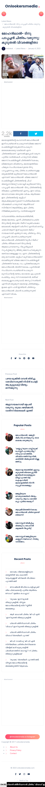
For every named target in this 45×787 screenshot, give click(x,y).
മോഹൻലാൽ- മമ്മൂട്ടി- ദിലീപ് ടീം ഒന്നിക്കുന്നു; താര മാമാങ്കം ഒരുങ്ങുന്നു (27, 438)
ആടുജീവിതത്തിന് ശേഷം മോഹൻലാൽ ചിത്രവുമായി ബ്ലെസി (27, 512)
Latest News (21, 49)
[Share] (20, 133)
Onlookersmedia (22, 6)
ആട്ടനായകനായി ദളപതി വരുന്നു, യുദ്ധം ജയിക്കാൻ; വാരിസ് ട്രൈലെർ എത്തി (19, 407)
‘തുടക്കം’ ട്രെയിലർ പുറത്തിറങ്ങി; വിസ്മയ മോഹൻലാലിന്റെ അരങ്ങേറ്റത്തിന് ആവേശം (22, 663)
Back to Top (24, 780)
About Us (14, 747)
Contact (13, 753)
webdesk (9, 49)
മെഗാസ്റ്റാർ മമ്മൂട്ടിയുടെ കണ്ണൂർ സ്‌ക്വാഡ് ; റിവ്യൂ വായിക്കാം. (26, 539)
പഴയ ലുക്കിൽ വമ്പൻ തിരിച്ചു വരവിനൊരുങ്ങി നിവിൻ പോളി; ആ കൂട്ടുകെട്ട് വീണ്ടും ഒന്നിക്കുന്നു (21, 383)
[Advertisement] (22, 105)
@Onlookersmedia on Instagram (22, 737)
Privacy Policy (15, 750)
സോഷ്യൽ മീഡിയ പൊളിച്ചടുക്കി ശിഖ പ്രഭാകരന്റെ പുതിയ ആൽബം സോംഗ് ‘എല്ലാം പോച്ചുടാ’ (22, 590)
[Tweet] (35, 133)
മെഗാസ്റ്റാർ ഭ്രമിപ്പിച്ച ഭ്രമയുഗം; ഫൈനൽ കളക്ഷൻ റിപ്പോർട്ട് (24, 526)
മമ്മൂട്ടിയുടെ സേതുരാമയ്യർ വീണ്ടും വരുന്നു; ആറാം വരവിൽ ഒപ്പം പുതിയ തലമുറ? (26, 497)
